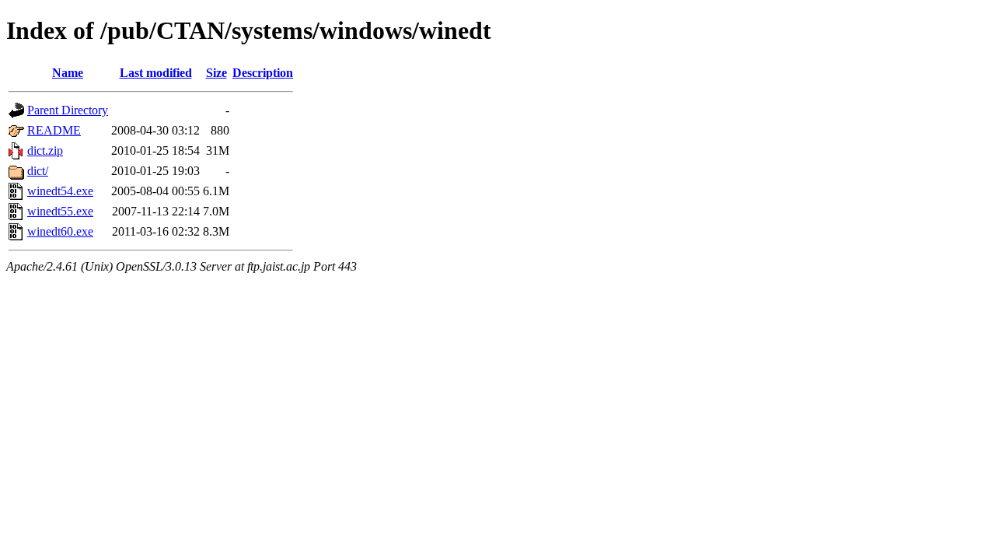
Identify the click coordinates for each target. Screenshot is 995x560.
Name (67, 72)
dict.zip (45, 150)
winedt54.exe (60, 191)
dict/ (37, 170)
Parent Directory (67, 110)
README (54, 130)
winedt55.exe (60, 211)
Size (216, 72)
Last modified (156, 72)
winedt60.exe (60, 231)
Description (262, 72)
